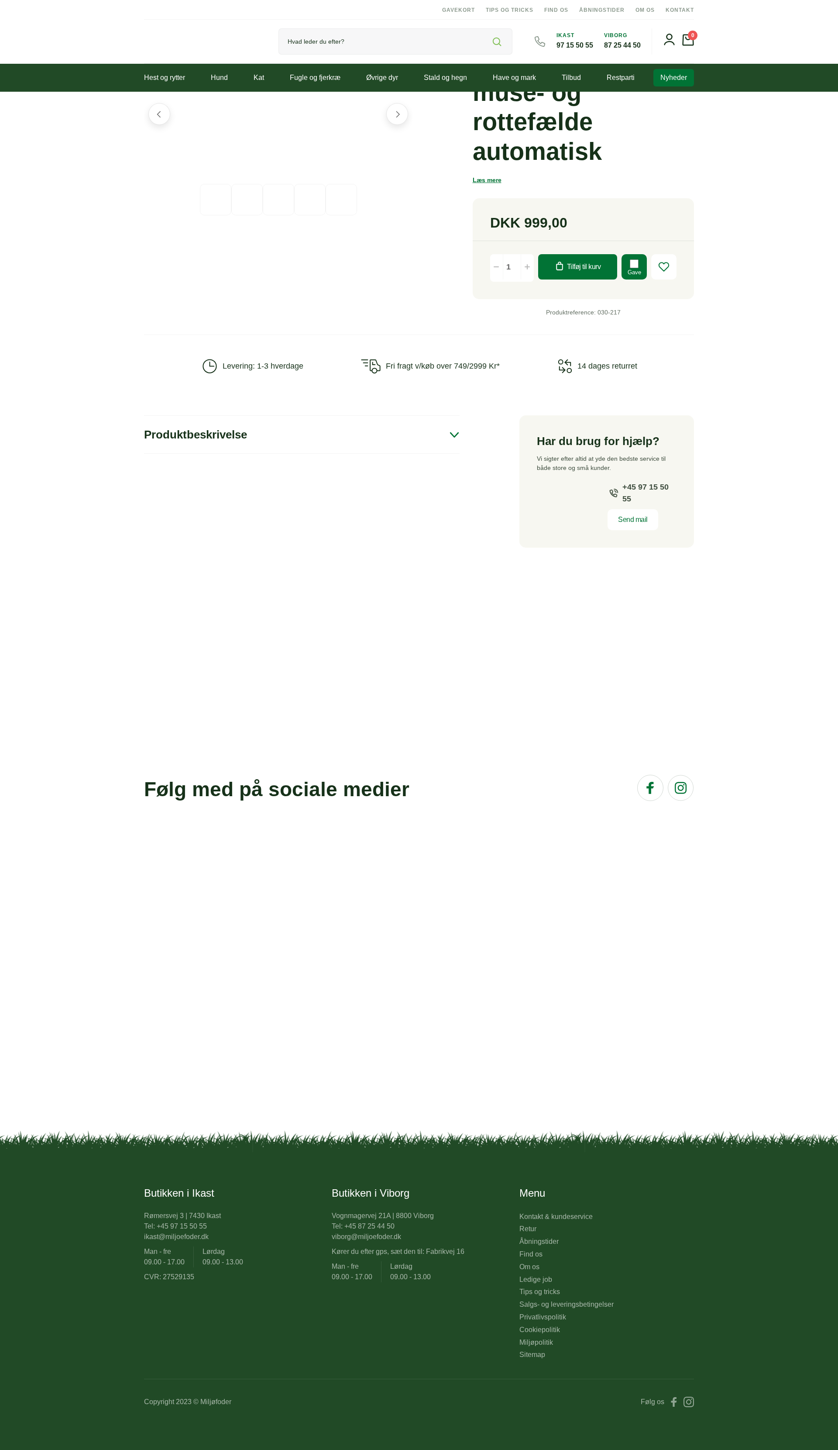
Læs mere (487, 179)
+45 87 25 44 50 (369, 1226)
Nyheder (673, 77)
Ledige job (535, 1279)
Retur (527, 1228)
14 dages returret (607, 366)
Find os (556, 10)
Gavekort (458, 10)
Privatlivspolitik (542, 1317)
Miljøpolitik (536, 1342)
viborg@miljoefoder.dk (366, 1236)
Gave (634, 272)
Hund (219, 77)
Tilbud (571, 77)
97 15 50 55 (574, 45)
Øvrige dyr (382, 77)
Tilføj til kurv (584, 266)
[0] (688, 43)
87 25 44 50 (622, 45)
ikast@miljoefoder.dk (176, 1236)
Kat (259, 77)
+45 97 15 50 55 (645, 493)
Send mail (633, 519)
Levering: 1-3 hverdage (263, 366)
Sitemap (532, 1354)
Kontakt (680, 10)
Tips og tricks (509, 10)
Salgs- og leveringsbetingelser (566, 1304)
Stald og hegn (445, 77)
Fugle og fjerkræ (315, 77)
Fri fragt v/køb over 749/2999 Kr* (443, 366)
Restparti (621, 77)
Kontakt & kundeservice (556, 1216)
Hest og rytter (164, 77)
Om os (645, 10)
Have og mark (514, 77)
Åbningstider (602, 10)
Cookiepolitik (539, 1329)
